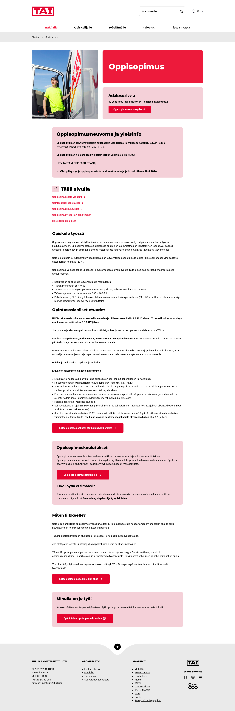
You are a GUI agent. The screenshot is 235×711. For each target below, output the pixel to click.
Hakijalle (51, 27)
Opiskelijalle (83, 27)
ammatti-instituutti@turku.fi (47, 683)
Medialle (89, 672)
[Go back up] (117, 647)
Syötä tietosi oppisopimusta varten (83, 618)
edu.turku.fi (141, 676)
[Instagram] (193, 677)
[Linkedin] (200, 677)
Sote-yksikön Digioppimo (148, 700)
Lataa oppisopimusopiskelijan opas (78, 578)
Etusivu (35, 37)
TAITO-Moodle (142, 690)
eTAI (137, 693)
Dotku (138, 697)
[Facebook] (185, 677)
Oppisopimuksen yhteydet (127, 109)
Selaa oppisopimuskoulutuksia (81, 474)
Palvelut (148, 27)
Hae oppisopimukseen (64, 220)
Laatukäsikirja (142, 686)
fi (198, 11)
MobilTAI (139, 669)
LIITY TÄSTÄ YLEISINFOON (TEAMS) (76, 163)
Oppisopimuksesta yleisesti (67, 196)
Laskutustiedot (92, 669)
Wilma (138, 683)
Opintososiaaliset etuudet (66, 202)
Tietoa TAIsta (180, 27)
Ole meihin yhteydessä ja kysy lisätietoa (105, 498)
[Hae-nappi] (181, 11)
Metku (138, 679)
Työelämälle (117, 27)
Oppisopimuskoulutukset (65, 208)
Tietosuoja (90, 676)
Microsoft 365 (142, 672)
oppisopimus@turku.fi (156, 101)
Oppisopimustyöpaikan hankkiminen (71, 214)
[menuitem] (51, 27)
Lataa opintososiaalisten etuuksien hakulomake (85, 427)
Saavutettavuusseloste (96, 679)
